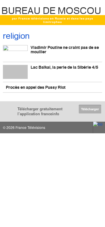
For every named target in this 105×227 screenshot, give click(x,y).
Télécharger (90, 109)
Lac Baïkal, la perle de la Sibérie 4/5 (64, 67)
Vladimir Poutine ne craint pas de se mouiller (65, 49)
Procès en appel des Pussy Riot (36, 87)
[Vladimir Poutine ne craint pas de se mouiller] (15, 52)
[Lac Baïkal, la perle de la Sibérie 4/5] (15, 72)
